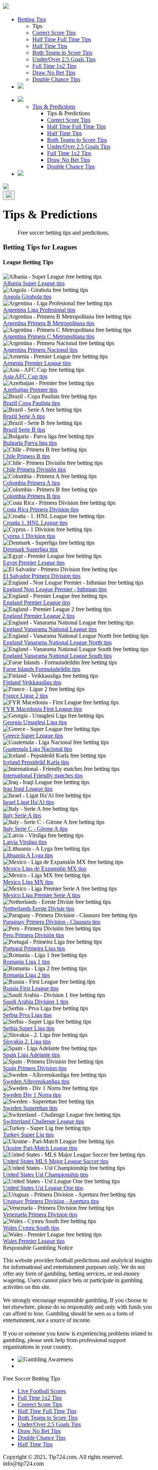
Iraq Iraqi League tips (28, 789)
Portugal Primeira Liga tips (34, 948)
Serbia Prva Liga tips (27, 1015)
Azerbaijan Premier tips (30, 390)
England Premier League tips (36, 602)
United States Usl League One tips (43, 1188)
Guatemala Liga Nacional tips (37, 749)
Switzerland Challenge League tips (43, 1121)
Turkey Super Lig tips (28, 1135)
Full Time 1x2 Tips (54, 66)
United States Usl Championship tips (45, 1174)
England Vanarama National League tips (50, 629)
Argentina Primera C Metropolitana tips (48, 336)
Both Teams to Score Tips (62, 53)
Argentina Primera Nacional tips (40, 350)
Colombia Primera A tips (31, 483)
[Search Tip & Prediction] (21, 87)
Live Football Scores (42, 1391)
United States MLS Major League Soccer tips (55, 1161)
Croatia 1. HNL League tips (35, 523)
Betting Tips (32, 19)
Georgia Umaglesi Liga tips (35, 722)
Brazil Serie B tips (24, 429)
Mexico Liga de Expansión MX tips (44, 868)
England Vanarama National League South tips (57, 656)
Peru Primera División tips (33, 935)
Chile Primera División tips (34, 469)
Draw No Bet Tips (53, 72)
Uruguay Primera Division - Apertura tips (51, 1201)
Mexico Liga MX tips (28, 882)
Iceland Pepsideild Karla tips (36, 762)
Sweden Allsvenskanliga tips (36, 1081)
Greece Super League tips (33, 735)
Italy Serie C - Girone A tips (35, 829)
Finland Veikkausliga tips (32, 682)
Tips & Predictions (53, 106)
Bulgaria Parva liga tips (30, 443)
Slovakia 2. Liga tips (27, 1041)
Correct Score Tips (54, 33)
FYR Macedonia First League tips (42, 709)
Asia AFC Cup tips (25, 376)
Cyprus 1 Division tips (29, 536)
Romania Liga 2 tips (26, 975)
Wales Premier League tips (34, 1241)
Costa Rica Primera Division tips (41, 509)
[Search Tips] (21, 174)
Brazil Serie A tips (24, 416)
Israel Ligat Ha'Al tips (28, 802)
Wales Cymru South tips (31, 1228)
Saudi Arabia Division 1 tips (35, 1001)
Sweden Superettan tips (30, 1108)
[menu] (9, 195)
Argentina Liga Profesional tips (39, 310)
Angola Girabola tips (27, 296)
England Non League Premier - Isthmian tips (55, 589)
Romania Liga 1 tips (26, 962)
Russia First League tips (30, 988)
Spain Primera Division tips (35, 1068)
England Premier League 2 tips (39, 616)
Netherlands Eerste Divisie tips (38, 908)
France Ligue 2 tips (25, 696)
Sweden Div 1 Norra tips (32, 1095)
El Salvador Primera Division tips (41, 576)
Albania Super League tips (34, 283)
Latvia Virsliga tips (25, 842)
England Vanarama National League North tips (57, 642)
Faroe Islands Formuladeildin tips (41, 669)
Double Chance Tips (56, 79)
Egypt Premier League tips (34, 562)
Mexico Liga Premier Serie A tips (41, 895)
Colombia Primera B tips (31, 496)
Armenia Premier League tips (37, 363)
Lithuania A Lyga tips (28, 855)
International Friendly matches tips (43, 775)
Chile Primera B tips (26, 456)
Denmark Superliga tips (30, 549)
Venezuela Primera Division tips (40, 1214)
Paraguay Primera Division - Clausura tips (51, 922)
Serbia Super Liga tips (28, 1028)
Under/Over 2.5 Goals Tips (64, 59)
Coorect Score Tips (40, 1404)
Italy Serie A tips (22, 815)
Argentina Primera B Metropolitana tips (48, 323)
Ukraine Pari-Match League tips (40, 1148)
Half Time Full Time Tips (61, 39)
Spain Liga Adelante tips (31, 1055)
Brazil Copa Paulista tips (31, 403)
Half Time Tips (49, 46)
